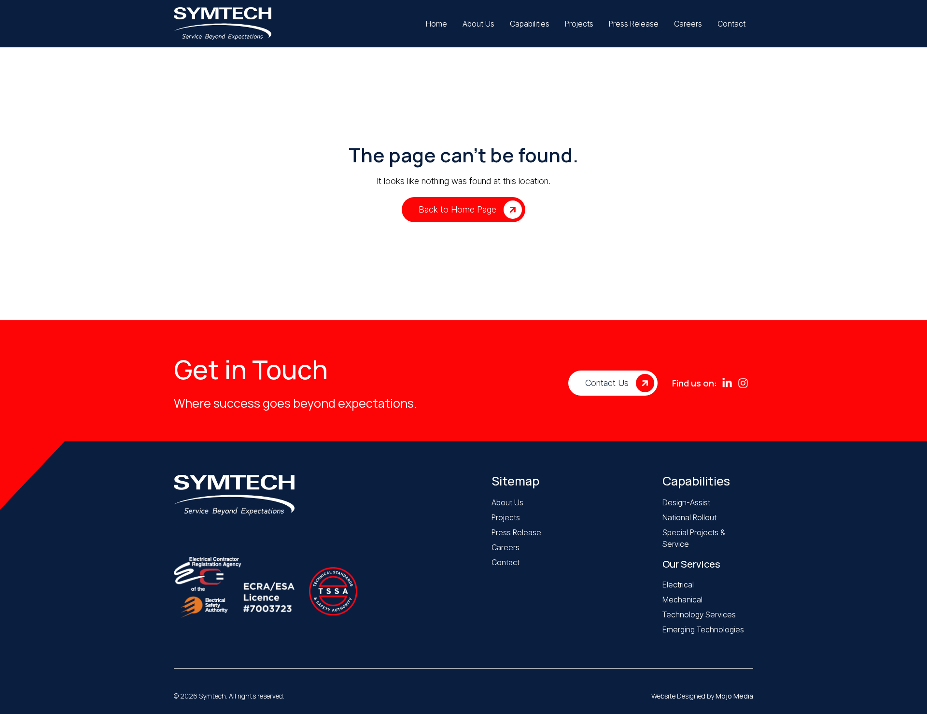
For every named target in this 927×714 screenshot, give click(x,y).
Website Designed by (702, 695)
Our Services (691, 564)
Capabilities (696, 480)
